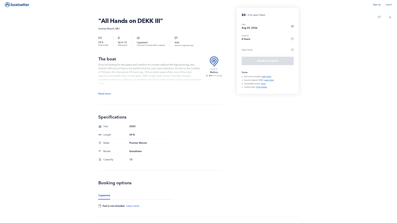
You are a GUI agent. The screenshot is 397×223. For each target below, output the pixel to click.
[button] (379, 17)
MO (117, 28)
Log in (389, 4)
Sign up (377, 4)
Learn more (132, 205)
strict (263, 84)
